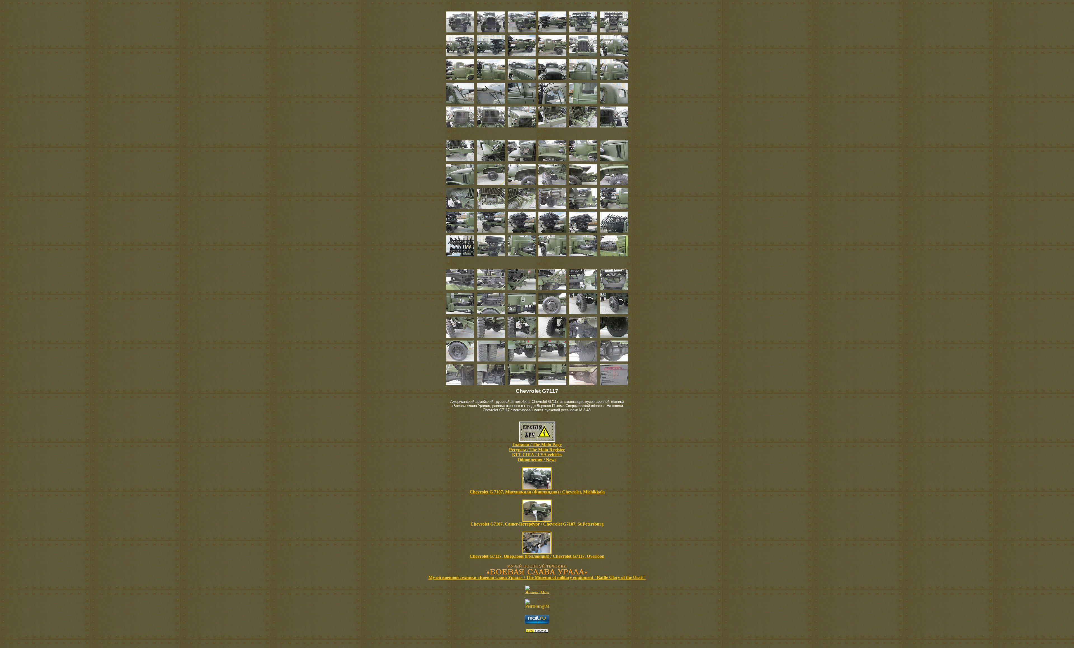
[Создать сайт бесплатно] (537, 631)
